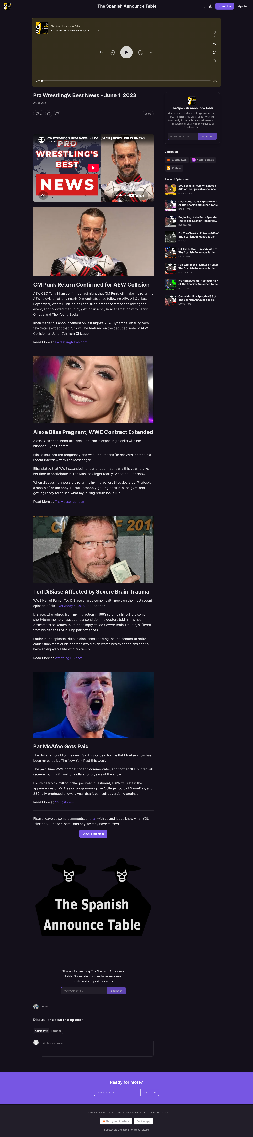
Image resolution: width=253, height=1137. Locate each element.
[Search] (203, 6)
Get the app (143, 1121)
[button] (101, 52)
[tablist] (48, 1030)
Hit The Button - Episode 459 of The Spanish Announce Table (197, 250)
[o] (170, 189)
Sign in (242, 6)
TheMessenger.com (70, 502)
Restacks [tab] (56, 1030)
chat (92, 819)
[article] (192, 189)
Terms (143, 1112)
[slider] (126, 81)
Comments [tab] (41, 1030)
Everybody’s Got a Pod (74, 606)
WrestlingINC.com (69, 658)
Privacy (134, 1112)
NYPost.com (64, 802)
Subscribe (224, 6)
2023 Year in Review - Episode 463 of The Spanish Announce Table (197, 187)
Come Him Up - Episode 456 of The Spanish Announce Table (197, 298)
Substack (109, 1129)
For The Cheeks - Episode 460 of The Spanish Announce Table (198, 234)
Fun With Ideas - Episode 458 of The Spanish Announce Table (198, 266)
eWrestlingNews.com (71, 342)
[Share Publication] (210, 6)
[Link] (28, 284)
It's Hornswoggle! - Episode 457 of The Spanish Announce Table (198, 282)
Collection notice (158, 1112)
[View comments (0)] (214, 44)
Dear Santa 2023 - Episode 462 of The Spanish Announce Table (198, 203)
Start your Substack (117, 1121)
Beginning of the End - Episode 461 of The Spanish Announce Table (197, 219)
